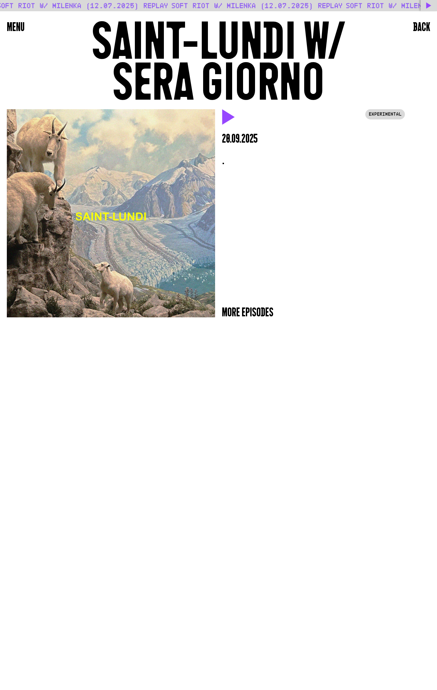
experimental (385, 114)
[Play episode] (229, 117)
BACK (421, 27)
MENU (16, 27)
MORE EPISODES (247, 312)
